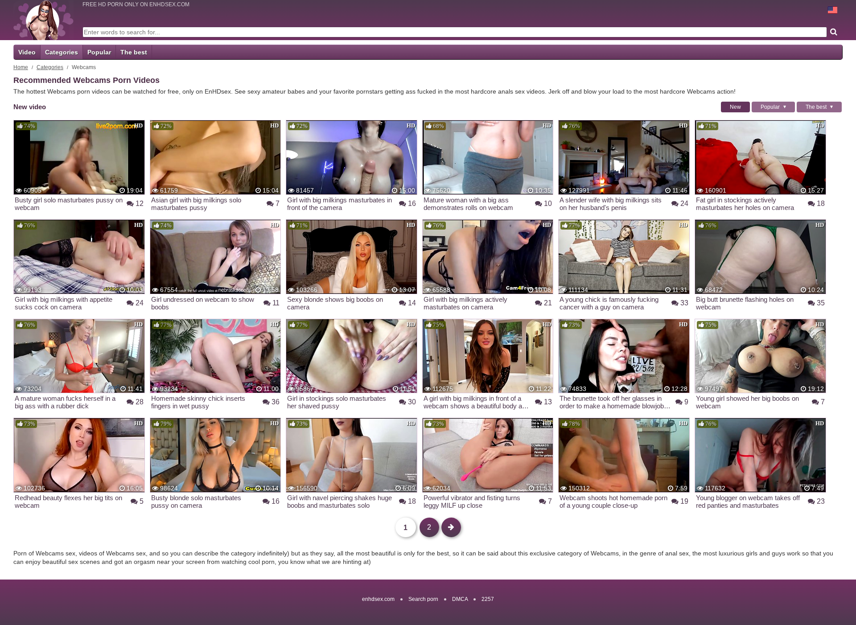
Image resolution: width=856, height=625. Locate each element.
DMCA (460, 599)
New (735, 107)
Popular (99, 52)
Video (27, 52)
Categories (61, 52)
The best (133, 52)
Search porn (423, 599)
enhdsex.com (378, 599)
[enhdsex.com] (43, 20)
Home (20, 67)
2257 (488, 599)
